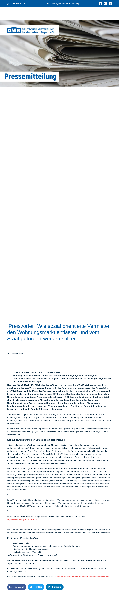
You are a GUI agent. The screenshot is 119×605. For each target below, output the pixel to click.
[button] (16, 587)
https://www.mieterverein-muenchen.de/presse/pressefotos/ (83, 576)
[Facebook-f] (100, 3)
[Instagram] (105, 3)
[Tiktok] (110, 3)
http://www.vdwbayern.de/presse (22, 519)
